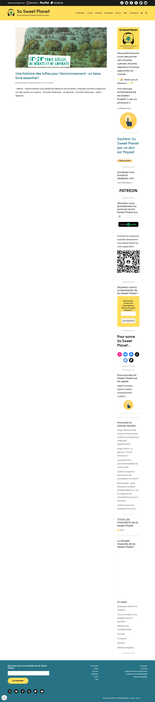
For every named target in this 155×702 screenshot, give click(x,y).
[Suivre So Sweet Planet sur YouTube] (145, 3)
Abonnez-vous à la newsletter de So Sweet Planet (128, 305)
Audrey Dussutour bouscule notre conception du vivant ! (128, 475)
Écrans (98, 13)
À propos (134, 13)
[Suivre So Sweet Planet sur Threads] (136, 3)
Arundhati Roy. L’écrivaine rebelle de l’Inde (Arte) (127, 463)
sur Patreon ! (125, 182)
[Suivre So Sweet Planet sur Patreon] (141, 3)
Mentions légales (125, 647)
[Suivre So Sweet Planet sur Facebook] (131, 3)
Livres (90, 13)
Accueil (120, 634)
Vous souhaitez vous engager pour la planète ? (127, 618)
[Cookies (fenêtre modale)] (4, 698)
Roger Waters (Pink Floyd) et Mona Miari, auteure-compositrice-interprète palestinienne (128, 437)
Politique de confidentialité (136, 674)
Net (125, 13)
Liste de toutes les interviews (136, 671)
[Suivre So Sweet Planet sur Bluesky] (126, 3)
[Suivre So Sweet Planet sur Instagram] (122, 3)
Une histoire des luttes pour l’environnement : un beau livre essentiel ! (58, 75)
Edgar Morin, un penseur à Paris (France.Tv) (125, 452)
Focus (118, 13)
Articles (120, 643)
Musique (109, 13)
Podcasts (80, 13)
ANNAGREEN (24, 83)
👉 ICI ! (121, 530)
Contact (144, 669)
